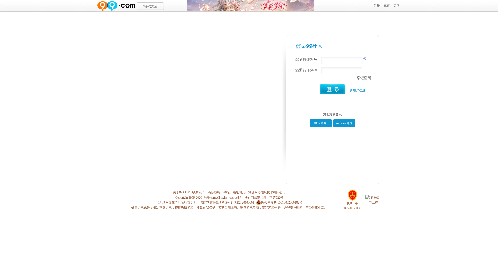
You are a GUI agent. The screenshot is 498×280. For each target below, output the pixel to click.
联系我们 (198, 192)
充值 (387, 6)
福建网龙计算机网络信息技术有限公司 (259, 192)
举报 (226, 192)
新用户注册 (357, 90)
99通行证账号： (308, 60)
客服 (396, 6)
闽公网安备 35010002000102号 (281, 202)
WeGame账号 (344, 123)
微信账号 (320, 123)
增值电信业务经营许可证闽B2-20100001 (227, 202)
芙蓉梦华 (250, 6)
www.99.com (115, 6)
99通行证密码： (308, 70)
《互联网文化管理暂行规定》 (176, 202)
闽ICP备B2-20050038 (352, 205)
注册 (377, 6)
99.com (211, 197)
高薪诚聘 (214, 192)
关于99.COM (181, 192)
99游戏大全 (149, 6)
